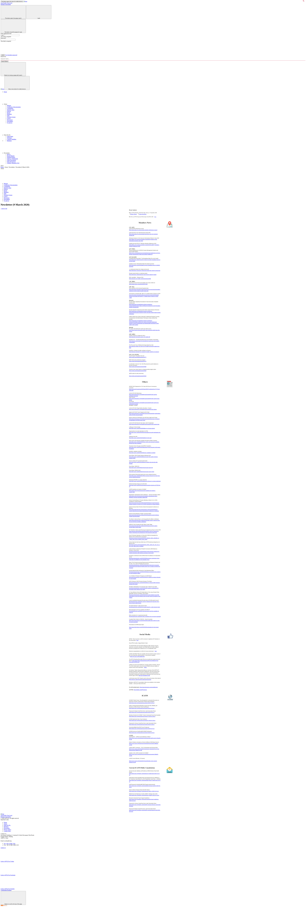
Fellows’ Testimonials (12, 158)
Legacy (9, 118)
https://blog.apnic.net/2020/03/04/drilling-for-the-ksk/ (140, 437)
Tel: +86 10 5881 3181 (9, 843)
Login (2, 35)
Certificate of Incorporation (14, 107)
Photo (145, 667)
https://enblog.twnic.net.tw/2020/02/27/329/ (138, 284)
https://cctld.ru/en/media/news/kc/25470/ (137, 361)
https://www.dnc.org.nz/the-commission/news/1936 (140, 278)
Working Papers (11, 157)
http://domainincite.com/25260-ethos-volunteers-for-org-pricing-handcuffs (145, 616)
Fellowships (10, 136)
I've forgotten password (11, 55)
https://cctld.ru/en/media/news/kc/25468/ (137, 366)
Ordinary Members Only (13, 163)
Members (9, 114)
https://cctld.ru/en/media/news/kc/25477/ (137, 357)
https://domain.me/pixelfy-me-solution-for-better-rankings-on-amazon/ (144, 351)
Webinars (9, 138)
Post (137, 640)
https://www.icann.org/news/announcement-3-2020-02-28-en (142, 716)
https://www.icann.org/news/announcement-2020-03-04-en (141, 702)
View (155, 216)
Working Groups (11, 117)
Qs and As (9, 122)
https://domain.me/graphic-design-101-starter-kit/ (139, 336)
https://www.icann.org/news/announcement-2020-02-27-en (141, 728)
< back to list (4, 208)
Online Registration (142, 214)
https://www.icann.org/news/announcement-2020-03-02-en (141, 712)
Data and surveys (11, 161)
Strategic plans (10, 110)
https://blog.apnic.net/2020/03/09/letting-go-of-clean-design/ (142, 428)
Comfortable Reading (6, 890)
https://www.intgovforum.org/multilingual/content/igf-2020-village (143, 409)
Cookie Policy (7, 831)
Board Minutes (11, 156)
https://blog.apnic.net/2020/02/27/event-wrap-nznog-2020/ (141, 471)
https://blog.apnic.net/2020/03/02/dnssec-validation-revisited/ (142, 452)
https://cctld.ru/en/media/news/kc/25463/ (137, 376)
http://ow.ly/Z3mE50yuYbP (144, 675)
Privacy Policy (7, 829)
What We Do (7, 825)
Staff (8, 115)
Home (5, 92)
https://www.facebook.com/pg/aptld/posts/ (149, 687)
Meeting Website (133, 214)
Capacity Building (11, 139)
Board (8, 112)
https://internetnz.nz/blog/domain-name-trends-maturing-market (142, 274)
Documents (7, 828)
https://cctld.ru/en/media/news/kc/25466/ (137, 370)
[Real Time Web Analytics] (4, 905)
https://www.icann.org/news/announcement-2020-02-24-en (141, 732)
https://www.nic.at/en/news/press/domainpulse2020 (140, 679)
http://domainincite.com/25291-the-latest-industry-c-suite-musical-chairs (144, 607)
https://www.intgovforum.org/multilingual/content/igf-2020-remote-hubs (144, 424)
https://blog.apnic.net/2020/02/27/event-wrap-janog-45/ (141, 467)
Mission (9, 105)
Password (3, 38)
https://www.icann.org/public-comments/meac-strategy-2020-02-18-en (144, 795)
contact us (3, 847)
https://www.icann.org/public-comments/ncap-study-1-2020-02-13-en (144, 791)
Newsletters (10, 121)
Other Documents (11, 160)
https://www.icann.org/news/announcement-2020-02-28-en (141, 724)
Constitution (10, 108)
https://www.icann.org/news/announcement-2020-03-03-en (141, 708)
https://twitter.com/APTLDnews (140, 689)
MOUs (9, 154)
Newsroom (10, 120)
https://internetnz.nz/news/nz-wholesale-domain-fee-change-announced (144, 270)
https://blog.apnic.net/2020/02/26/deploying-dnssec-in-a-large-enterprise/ (145, 481)
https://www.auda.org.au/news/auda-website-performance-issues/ (143, 230)
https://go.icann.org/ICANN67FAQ (137, 656)
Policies (9, 111)
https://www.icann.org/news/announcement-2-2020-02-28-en (142, 720)
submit (2, 55)
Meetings (9, 140)
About (5, 824)
